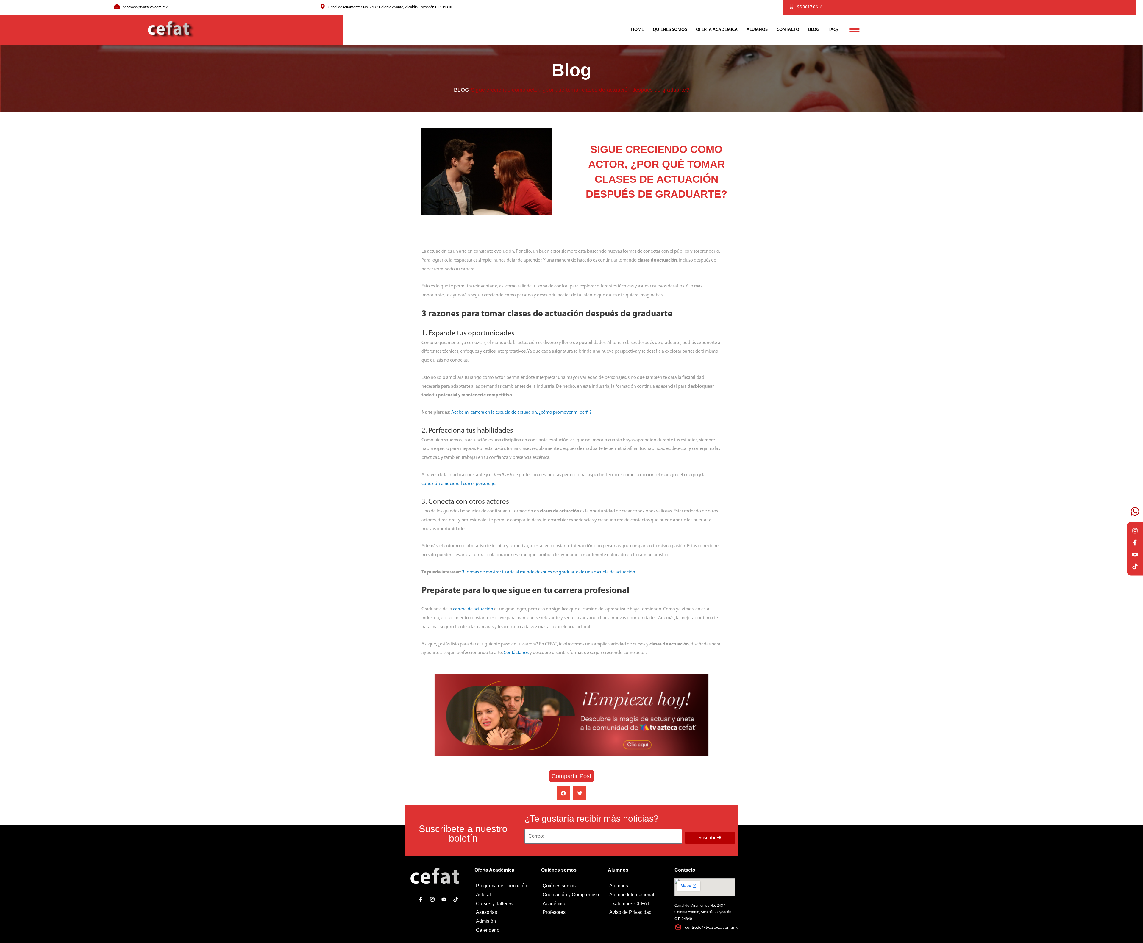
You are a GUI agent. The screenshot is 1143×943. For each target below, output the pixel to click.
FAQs (833, 29)
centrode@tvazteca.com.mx (145, 7)
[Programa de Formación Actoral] (504, 890)
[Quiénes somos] (571, 885)
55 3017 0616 (810, 7)
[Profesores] (571, 912)
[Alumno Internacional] (638, 894)
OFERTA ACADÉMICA (717, 29)
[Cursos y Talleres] (504, 903)
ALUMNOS (757, 29)
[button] (563, 793)
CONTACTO (788, 29)
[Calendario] (504, 930)
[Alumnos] (638, 885)
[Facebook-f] (1135, 542)
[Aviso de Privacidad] (638, 912)
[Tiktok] (1135, 566)
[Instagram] (1135, 531)
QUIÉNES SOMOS (670, 29)
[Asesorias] (504, 912)
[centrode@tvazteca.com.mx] (117, 6)
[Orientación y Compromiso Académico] (571, 899)
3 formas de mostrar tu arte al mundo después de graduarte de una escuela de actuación (548, 572)
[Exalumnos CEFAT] (638, 903)
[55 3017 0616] (791, 6)
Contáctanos (516, 652)
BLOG (813, 29)
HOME (637, 29)
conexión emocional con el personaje (458, 483)
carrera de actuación (473, 609)
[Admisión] (504, 921)
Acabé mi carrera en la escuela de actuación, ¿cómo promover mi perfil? (521, 412)
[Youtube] (1135, 554)
